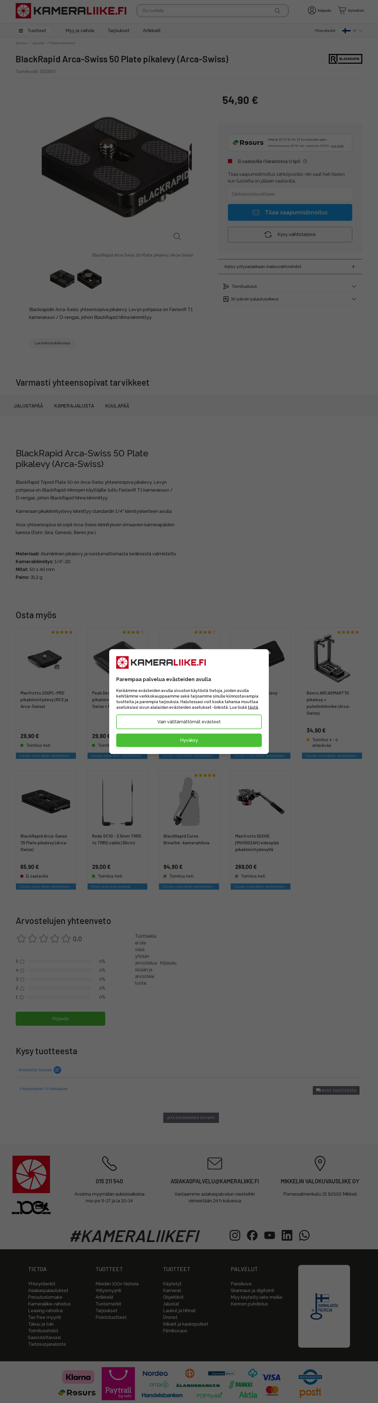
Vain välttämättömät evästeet (189, 721)
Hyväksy (189, 740)
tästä (253, 707)
